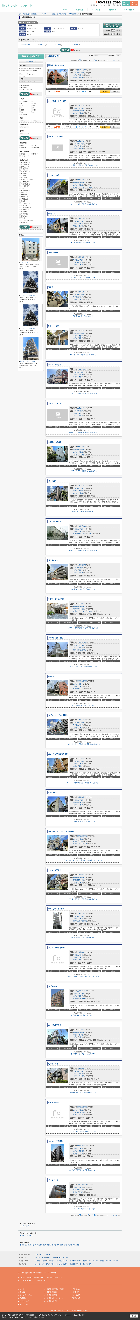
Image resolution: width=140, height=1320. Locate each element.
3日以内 (23, 147)
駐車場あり (25, 190)
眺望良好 (24, 173)
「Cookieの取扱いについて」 (22, 1317)
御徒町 (77, 45)
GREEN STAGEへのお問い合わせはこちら (83, 471)
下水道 (24, 218)
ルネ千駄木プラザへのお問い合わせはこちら (83, 1054)
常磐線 (75, 841)
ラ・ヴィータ (53, 1180)
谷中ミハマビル (54, 1064)
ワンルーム (24, 101)
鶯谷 (80, 684)
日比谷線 (76, 688)
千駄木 (83, 70)
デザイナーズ (26, 167)
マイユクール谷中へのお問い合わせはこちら (83, 204)
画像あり (24, 154)
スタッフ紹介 (76, 1295)
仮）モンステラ (54, 1102)
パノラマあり (25, 156)
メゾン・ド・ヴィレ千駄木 (57, 715)
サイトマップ (24, 1301)
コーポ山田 (52, 481)
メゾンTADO (53, 986)
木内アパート (53, 214)
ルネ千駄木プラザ (54, 1025)
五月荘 (50, 287)
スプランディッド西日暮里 (28, 295)
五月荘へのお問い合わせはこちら (83, 316)
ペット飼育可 (26, 165)
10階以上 (24, 197)
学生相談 (24, 177)
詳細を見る (105, 91)
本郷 (54, 1257)
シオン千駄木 (53, 793)
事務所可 (24, 169)
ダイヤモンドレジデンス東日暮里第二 (61, 831)
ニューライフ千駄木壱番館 (57, 754)
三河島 (81, 841)
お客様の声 (75, 1292)
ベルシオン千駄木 (54, 522)
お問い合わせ (76, 1289)
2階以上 (24, 192)
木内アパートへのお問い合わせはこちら (83, 242)
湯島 (65, 1245)
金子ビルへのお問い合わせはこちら (83, 705)
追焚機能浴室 (26, 182)
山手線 (75, 75)
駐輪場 (24, 222)
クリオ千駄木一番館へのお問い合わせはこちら (83, 165)
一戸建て (24, 76)
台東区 (79, 179)
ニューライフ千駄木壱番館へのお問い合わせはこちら (83, 783)
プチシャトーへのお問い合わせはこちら (83, 277)
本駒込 (81, 77)
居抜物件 (24, 211)
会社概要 (23, 1292)
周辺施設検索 (76, 1298)
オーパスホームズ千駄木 (57, 101)
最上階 (24, 201)
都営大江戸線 (87, 1261)
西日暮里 (27, 45)
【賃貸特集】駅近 (51, 1295)
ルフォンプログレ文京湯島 (28, 361)
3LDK (34, 110)
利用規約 (23, 1298)
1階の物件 (25, 194)
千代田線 (76, 73)
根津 (81, 262)
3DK (22, 110)
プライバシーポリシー (27, 1295)
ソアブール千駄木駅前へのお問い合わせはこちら (83, 628)
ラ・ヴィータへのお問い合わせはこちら (83, 1209)
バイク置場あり (26, 220)
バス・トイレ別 (26, 179)
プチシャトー (53, 252)
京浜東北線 (76, 843)
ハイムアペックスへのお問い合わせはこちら (83, 432)
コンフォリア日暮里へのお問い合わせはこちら (83, 1170)
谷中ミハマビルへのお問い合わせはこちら (83, 1092)
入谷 (81, 688)
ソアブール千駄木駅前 (56, 599)
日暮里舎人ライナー (79, 187)
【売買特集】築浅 (51, 1292)
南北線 (75, 77)
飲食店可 (24, 175)
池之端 (83, 565)
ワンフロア (25, 203)
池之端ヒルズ (53, 560)
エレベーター (26, 207)
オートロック (26, 209)
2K (22, 106)
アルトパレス (24, 262)
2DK (34, 106)
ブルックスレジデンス (56, 909)
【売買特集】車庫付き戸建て (55, 1289)
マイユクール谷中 (54, 175)
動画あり (35, 154)
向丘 (63, 1257)
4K (22, 112)
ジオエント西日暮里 (55, 638)
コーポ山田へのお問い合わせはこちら (83, 512)
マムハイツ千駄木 (54, 365)
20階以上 (24, 199)
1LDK (34, 104)
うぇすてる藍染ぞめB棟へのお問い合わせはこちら (83, 976)
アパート (24, 74)
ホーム (22, 1289)
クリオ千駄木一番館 (55, 136)
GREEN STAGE (54, 442)
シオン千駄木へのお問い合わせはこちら (83, 821)
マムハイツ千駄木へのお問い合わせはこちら (83, 393)
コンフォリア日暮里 (55, 1141)
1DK (22, 104)
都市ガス (24, 216)
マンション (32, 74)
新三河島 (83, 650)
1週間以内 (36, 147)
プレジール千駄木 (54, 870)
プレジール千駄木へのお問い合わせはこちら (83, 899)
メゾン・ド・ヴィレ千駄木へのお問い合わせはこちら (83, 744)
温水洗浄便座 (26, 186)
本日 (34, 145)
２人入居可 (25, 171)
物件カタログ (24, 1304)
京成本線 (76, 609)
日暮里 (43, 45)
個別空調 (24, 214)
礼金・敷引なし (26, 87)
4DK (34, 112)
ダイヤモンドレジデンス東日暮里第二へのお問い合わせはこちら (83, 860)
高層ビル (24, 205)
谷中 (82, 179)
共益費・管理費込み (27, 89)
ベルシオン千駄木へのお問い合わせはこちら (83, 550)
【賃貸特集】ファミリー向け (55, 1298)
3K (33, 108)
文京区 (79, 70)
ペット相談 (25, 162)
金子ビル (51, 676)
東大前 (81, 226)
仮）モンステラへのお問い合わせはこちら (83, 1131)
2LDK (22, 108)
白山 (82, 880)
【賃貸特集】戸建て (52, 1301)
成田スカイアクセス (112, 1261)
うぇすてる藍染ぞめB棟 (56, 948)
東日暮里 (84, 681)
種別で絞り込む (31, 61)
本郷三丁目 (76, 1245)
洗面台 (24, 188)
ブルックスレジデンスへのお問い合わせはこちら (83, 937)
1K (33, 101)
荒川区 (79, 642)
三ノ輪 (82, 1190)
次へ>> (115, 60)
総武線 (79, 1261)
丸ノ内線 (96, 1261)
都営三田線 (76, 880)
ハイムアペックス (54, 403)
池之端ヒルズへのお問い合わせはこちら (83, 589)
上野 (59, 45)
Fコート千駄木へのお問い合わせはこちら (83, 355)
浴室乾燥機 (25, 184)
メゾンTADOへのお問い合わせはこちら (83, 1015)
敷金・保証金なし (26, 85)
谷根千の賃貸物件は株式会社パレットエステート (37, 1273)
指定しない (24, 145)
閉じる (134, 1316)
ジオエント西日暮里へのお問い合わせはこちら (83, 666)
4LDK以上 (24, 114)
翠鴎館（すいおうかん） (57, 65)
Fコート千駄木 (53, 326)
